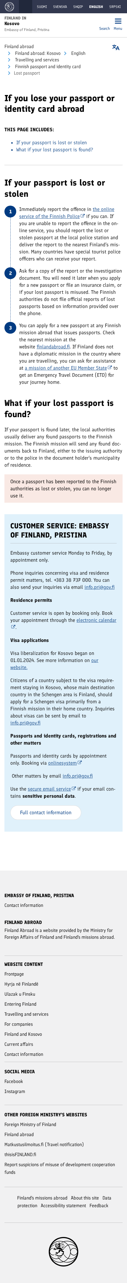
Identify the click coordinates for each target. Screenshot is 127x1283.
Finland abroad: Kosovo (37, 53)
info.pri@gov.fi (99, 587)
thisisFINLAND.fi (20, 1154)
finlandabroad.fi (53, 347)
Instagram (14, 1091)
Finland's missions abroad (42, 1198)
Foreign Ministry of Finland (30, 1124)
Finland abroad (19, 46)
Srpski (115, 7)
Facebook (13, 1081)
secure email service (49, 789)
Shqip (78, 7)
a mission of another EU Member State (66, 368)
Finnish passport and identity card (47, 66)
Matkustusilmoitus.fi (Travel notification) (44, 1144)
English (77, 53)
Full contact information (45, 812)
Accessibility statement (63, 1205)
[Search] (104, 21)
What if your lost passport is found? (54, 150)
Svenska (60, 7)
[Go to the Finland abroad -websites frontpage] (9, 6)
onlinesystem (62, 763)
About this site (85, 1198)
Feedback (98, 1205)
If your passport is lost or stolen (51, 142)
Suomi (42, 7)
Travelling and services (36, 60)
